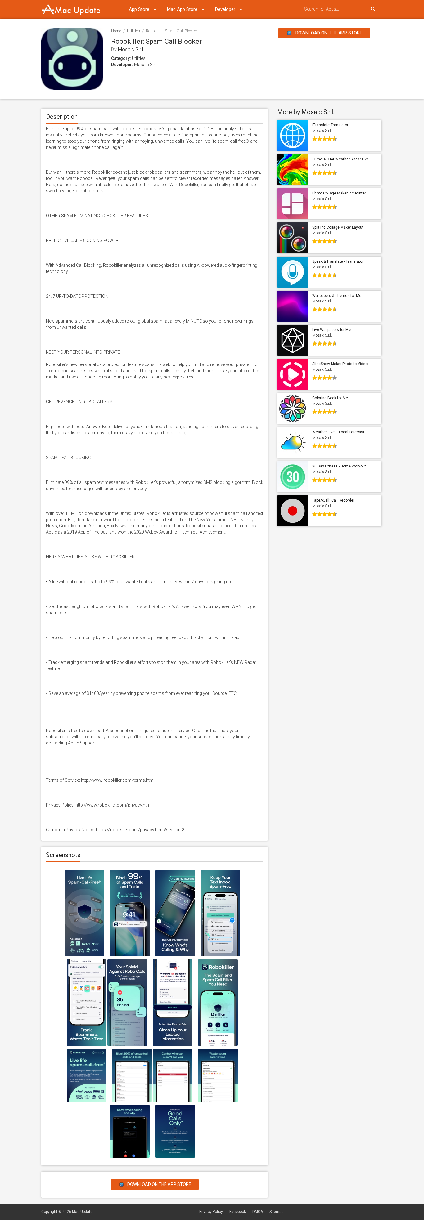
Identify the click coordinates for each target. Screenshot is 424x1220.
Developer (225, 9)
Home (116, 31)
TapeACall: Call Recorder (333, 500)
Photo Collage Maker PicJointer (339, 193)
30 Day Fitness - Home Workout (339, 466)
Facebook (237, 1211)
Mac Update (82, 1211)
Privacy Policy (211, 1211)
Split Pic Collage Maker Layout (337, 227)
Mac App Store (182, 9)
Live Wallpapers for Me (331, 330)
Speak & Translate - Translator (337, 261)
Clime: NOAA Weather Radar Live (340, 159)
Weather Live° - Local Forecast (338, 432)
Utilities (133, 31)
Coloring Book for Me (330, 398)
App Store (139, 9)
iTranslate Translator (330, 125)
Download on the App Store (328, 33)
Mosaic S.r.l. (131, 49)
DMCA (257, 1211)
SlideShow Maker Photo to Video (340, 364)
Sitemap (276, 1211)
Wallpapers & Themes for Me (336, 295)
